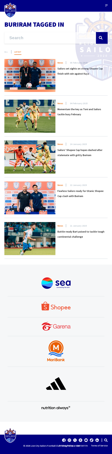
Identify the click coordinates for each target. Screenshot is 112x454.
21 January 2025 (78, 225)
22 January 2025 (78, 185)
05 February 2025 (79, 62)
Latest (17, 52)
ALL (6, 52)
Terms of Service (99, 445)
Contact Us (82, 445)
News (60, 62)
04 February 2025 (79, 103)
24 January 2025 (78, 144)
